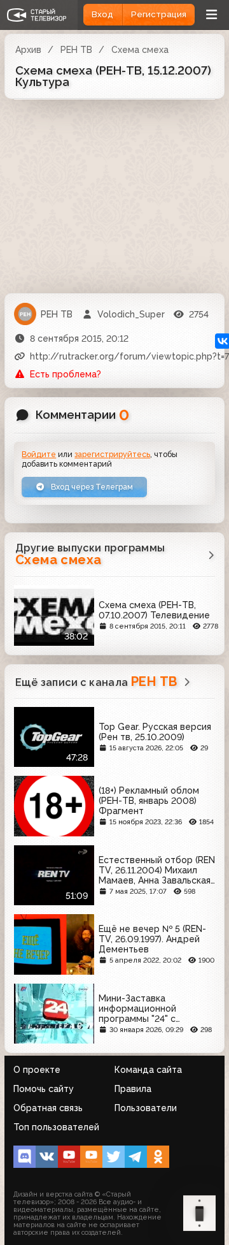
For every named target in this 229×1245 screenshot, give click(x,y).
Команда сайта (148, 1070)
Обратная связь (48, 1108)
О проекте (36, 1070)
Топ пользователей (56, 1127)
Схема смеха (140, 50)
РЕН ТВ (76, 50)
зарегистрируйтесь (112, 454)
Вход (102, 14)
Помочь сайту (43, 1089)
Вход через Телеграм (91, 486)
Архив (28, 50)
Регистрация (158, 14)
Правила (132, 1089)
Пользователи (145, 1108)
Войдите (39, 454)
